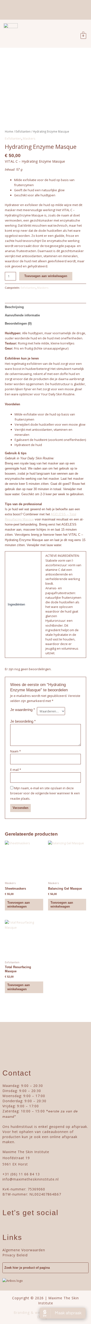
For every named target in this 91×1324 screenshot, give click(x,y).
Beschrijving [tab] (14, 307)
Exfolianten (23, 131)
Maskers (29, 138)
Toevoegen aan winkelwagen (45, 276)
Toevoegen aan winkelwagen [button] (18, 905)
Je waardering (22, 710)
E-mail (15, 769)
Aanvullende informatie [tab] (22, 315)
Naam (15, 751)
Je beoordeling (23, 721)
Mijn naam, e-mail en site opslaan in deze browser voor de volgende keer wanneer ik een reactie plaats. (45, 793)
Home (9, 131)
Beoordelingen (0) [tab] (18, 323)
